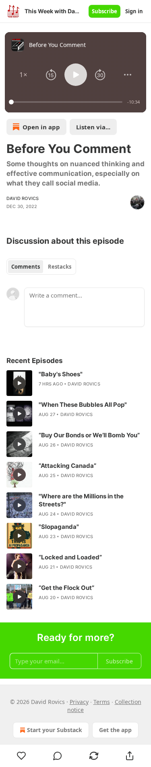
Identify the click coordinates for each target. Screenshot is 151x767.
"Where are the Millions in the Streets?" (81, 500)
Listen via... (93, 127)
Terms (101, 702)
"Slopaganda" (59, 526)
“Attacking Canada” (67, 465)
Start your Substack (54, 730)
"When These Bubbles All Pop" (83, 404)
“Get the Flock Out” (66, 588)
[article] (75, 383)
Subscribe (104, 11)
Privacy (79, 702)
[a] (19, 383)
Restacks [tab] (59, 266)
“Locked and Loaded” (70, 557)
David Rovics (22, 198)
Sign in (134, 11)
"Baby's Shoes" (61, 374)
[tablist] (41, 267)
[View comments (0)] (58, 756)
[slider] (66, 102)
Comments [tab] (25, 266)
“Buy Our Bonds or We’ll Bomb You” (89, 435)
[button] (23, 75)
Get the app (115, 730)
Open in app (41, 127)
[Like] (21, 756)
